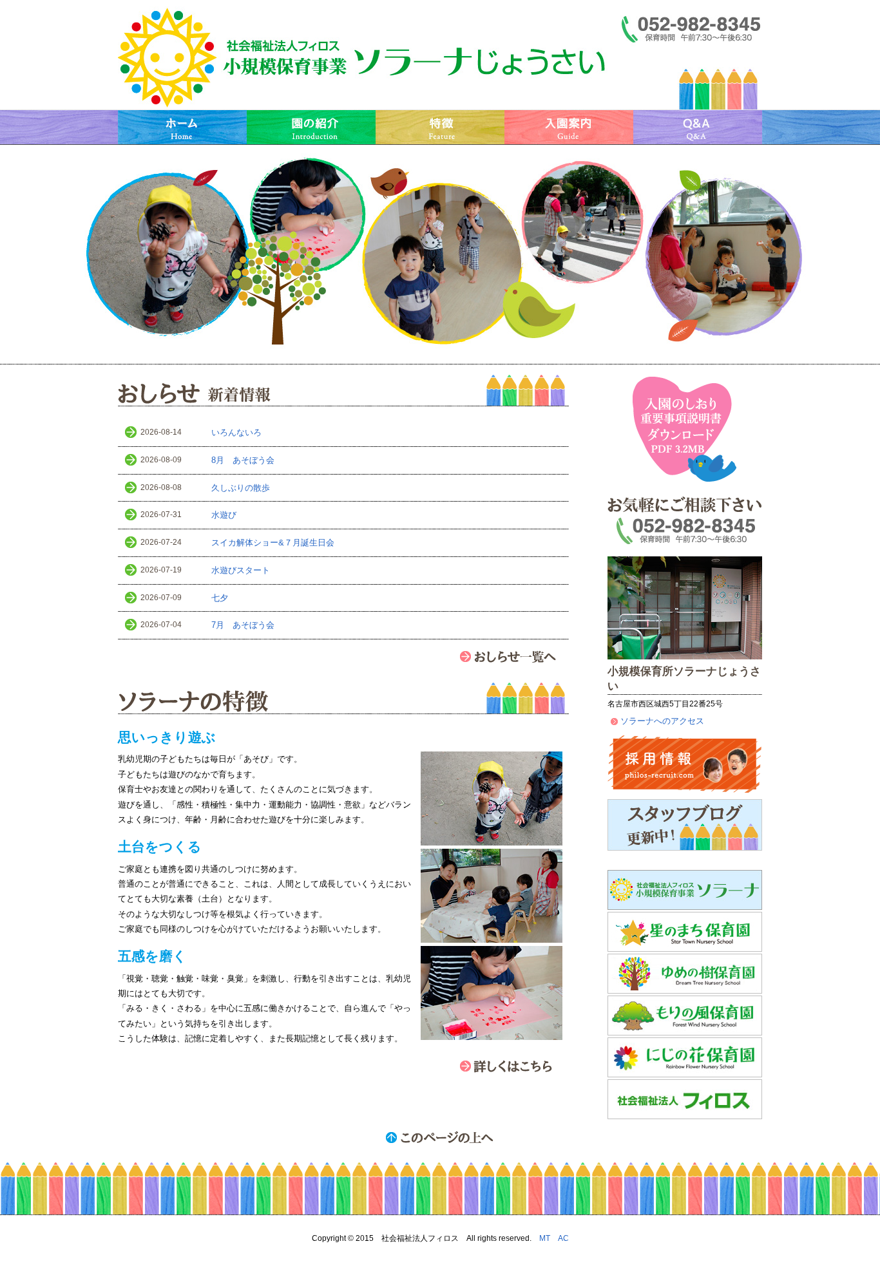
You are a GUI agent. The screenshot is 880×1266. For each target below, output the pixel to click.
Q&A (697, 127)
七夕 (219, 598)
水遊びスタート (240, 570)
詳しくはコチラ (514, 1065)
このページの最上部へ (440, 1137)
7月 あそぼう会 (242, 625)
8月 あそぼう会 (242, 460)
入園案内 (568, 127)
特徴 (440, 127)
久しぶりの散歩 (240, 488)
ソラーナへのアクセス (662, 721)
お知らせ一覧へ (514, 656)
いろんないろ (236, 432)
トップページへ (362, 57)
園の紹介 (311, 127)
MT (544, 1238)
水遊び (223, 515)
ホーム (182, 127)
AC (563, 1238)
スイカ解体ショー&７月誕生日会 (272, 542)
